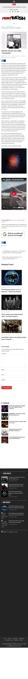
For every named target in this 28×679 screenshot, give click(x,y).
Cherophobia (9, 65)
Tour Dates (15, 638)
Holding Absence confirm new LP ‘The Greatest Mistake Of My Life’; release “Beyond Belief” (13, 252)
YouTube (3, 221)
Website (3, 379)
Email (2, 374)
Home (5, 638)
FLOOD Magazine (15, 102)
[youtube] (18, 11)
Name (2, 369)
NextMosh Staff (16, 56)
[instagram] (15, 11)
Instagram (22, 220)
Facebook (14, 220)
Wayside (4, 245)
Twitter (18, 220)
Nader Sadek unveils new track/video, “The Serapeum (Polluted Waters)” (11, 258)
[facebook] (10, 11)
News (9, 638)
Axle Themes (18, 645)
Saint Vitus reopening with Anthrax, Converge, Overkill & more (16, 493)
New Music (6, 57)
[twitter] (12, 11)
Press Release (12, 57)
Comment (4, 353)
